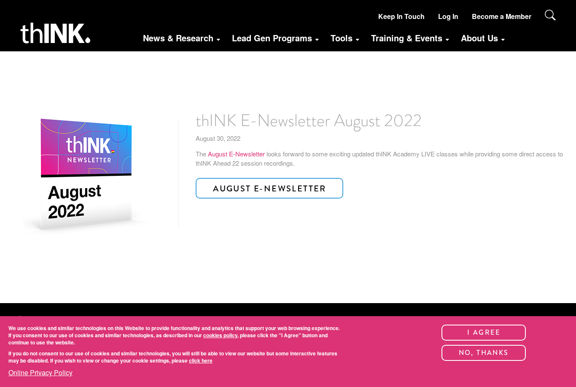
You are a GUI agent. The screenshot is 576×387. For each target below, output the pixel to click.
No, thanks (484, 352)
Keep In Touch (401, 16)
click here (201, 360)
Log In (448, 16)
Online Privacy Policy (40, 372)
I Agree (483, 332)
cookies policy (220, 335)
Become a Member (501, 16)
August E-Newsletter (236, 153)
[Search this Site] (550, 15)
